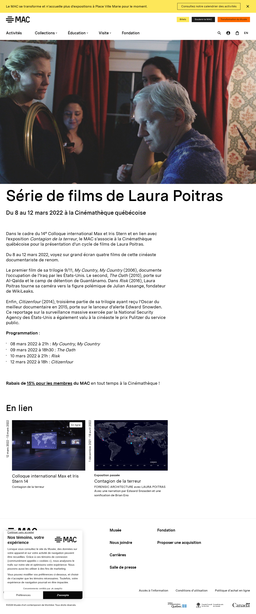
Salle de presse (123, 567)
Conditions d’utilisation (191, 590)
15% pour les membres (49, 383)
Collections (45, 33)
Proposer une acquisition (179, 542)
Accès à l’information (153, 590)
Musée (115, 530)
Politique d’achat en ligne (232, 590)
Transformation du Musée (234, 19)
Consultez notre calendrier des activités (209, 6)
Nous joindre (121, 542)
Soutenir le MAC (203, 19)
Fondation (131, 33)
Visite (104, 33)
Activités (14, 33)
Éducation (77, 33)
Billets (183, 19)
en (246, 33)
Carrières (118, 555)
